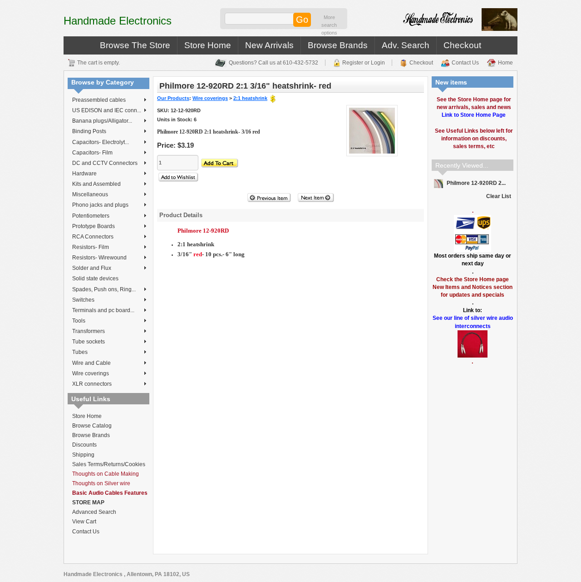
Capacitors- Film (92, 152)
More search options (329, 25)
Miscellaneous (90, 194)
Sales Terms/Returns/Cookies (108, 464)
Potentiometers (90, 216)
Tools (78, 321)
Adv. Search (405, 45)
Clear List (498, 196)
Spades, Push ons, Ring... (104, 289)
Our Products (173, 98)
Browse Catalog (92, 426)
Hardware (84, 173)
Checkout (462, 45)
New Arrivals (269, 45)
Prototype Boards (93, 226)
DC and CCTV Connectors (105, 163)
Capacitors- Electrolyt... (100, 142)
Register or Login (363, 63)
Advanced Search (94, 512)
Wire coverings (90, 373)
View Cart (84, 521)
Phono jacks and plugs (100, 205)
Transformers (88, 331)
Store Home (207, 45)
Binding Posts (89, 131)
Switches (83, 300)
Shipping (83, 455)
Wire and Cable (91, 363)
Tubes (80, 352)
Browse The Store (135, 45)
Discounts (84, 445)
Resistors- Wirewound (99, 257)
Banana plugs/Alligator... (102, 121)
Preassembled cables (99, 100)
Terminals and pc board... (103, 310)
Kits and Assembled (96, 184)
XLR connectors (92, 384)
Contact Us (465, 63)
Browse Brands (338, 45)
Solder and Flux (91, 268)
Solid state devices (95, 278)
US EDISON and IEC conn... (106, 110)
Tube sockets (88, 341)
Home (505, 63)
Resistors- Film (90, 247)
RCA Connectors (92, 237)
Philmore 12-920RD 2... (475, 183)
